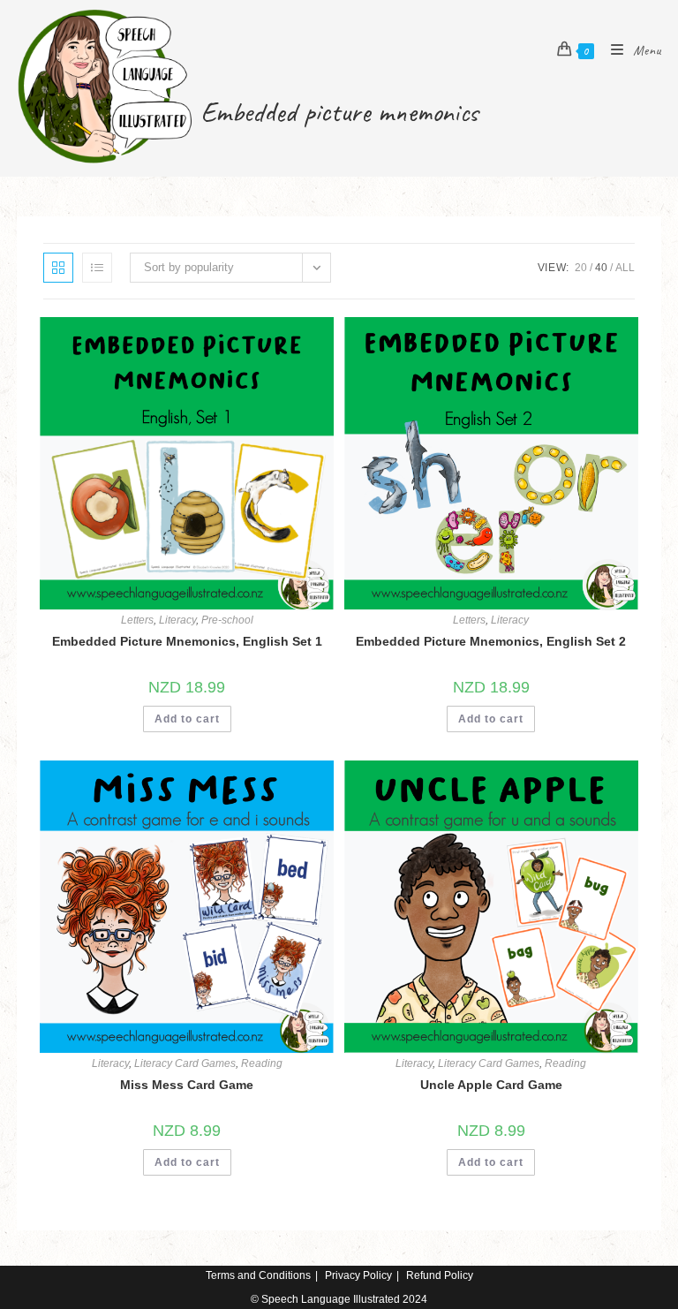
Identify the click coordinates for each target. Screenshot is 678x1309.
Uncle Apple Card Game (491, 1085)
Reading (261, 1063)
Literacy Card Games (185, 1063)
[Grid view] (58, 268)
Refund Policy (439, 1275)
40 (601, 267)
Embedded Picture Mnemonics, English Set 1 (187, 641)
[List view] (97, 268)
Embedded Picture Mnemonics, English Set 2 (491, 641)
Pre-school (227, 620)
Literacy (177, 620)
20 (581, 267)
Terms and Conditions (258, 1275)
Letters (137, 620)
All (625, 267)
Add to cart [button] (187, 719)
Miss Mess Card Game (186, 1085)
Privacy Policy (358, 1275)
